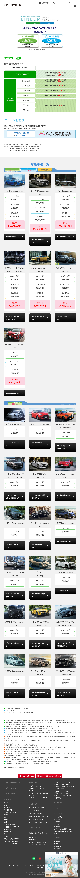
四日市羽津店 (8, 807)
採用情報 (57, 849)
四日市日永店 (8, 810)
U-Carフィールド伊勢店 (11, 841)
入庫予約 (57, 822)
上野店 (6, 822)
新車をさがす (33, 782)
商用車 (31, 791)
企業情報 (57, 838)
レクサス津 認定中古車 (36, 819)
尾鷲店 (6, 836)
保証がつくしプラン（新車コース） (38, 798)
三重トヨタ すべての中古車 (37, 807)
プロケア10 (32, 840)
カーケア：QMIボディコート (37, 842)
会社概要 (57, 841)
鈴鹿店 (6, 815)
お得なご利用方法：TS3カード (63, 795)
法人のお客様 (58, 802)
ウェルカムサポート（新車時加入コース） (39, 794)
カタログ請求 (58, 817)
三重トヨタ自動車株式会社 (12, 782)
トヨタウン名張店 (9, 824)
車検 (30, 831)
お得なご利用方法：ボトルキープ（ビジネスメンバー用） (64, 792)
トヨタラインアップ (35, 786)
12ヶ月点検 (32, 837)
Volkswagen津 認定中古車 (37, 816)
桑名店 (6, 803)
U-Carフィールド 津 (35, 810)
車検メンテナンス (34, 827)
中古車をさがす (34, 804)
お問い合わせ (58, 813)
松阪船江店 (7, 829)
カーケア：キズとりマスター (38, 845)
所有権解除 (57, 798)
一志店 (6, 820)
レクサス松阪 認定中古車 (36, 822)
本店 (5, 817)
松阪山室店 (7, 832)
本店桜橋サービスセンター (12, 827)
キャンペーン (58, 808)
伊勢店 (6, 834)
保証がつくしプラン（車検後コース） (39, 834)
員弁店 (6, 805)
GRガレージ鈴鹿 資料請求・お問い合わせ (64, 832)
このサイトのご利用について (32, 865)
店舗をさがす (8, 799)
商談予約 (57, 819)
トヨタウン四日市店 (10, 812)
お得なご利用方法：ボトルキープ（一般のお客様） (64, 788)
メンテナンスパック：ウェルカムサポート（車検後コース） (64, 783)
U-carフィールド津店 (10, 844)
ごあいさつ (57, 846)
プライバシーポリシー (14, 865)
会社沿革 (57, 844)
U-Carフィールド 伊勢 (35, 813)
